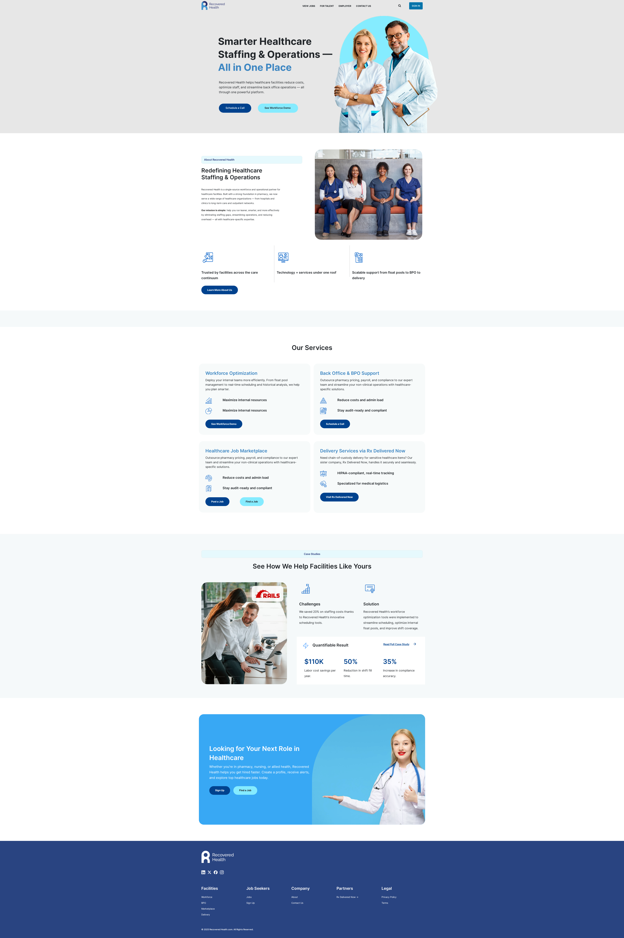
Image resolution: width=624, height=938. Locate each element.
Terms (385, 902)
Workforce (206, 897)
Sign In (416, 5)
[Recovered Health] (213, 5)
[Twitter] (209, 872)
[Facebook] (216, 872)
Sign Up (250, 902)
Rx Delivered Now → (348, 897)
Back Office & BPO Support (349, 373)
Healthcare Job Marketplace (236, 451)
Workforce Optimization (231, 373)
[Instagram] (222, 872)
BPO (203, 902)
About (294, 897)
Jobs (249, 897)
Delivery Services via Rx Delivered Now (362, 451)
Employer (345, 6)
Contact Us (363, 6)
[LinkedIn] (203, 872)
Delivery (205, 914)
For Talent (327, 6)
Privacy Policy (389, 897)
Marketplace (208, 908)
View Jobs (308, 6)
